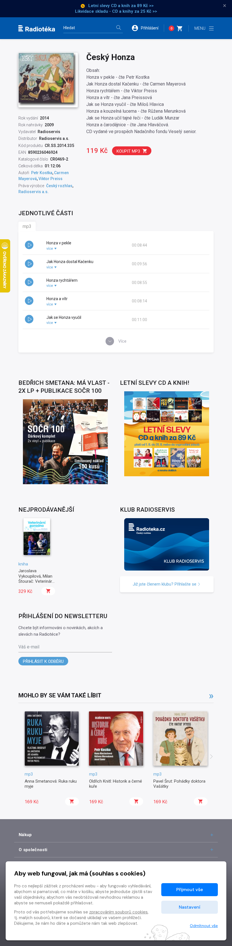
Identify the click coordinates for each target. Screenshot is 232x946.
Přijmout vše (189, 889)
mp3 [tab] (27, 226)
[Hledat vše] (118, 28)
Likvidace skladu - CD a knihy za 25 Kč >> (116, 11)
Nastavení (189, 907)
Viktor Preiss (50, 178)
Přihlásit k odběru (43, 661)
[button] (147, 28)
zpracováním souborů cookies (118, 912)
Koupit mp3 (128, 151)
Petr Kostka (41, 172)
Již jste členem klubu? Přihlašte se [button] (165, 584)
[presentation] (211, 757)
